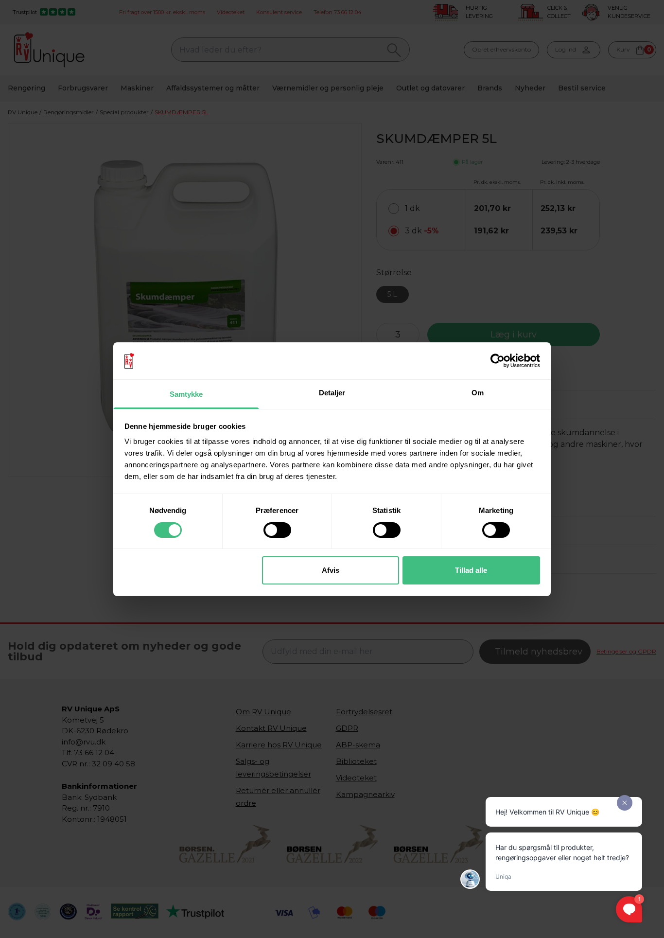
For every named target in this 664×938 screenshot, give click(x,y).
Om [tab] (478, 393)
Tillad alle (471, 570)
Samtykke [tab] (186, 394)
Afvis (330, 570)
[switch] (277, 530)
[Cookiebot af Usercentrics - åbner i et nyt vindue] (497, 361)
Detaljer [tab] (332, 393)
